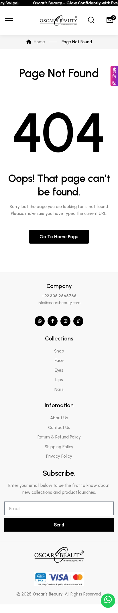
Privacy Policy (59, 456)
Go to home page (59, 236)
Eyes (59, 370)
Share (114, 72)
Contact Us (59, 427)
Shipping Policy (59, 446)
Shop (59, 351)
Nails (59, 389)
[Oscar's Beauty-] (59, 21)
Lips (59, 379)
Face (59, 360)
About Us (59, 417)
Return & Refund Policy (59, 437)
